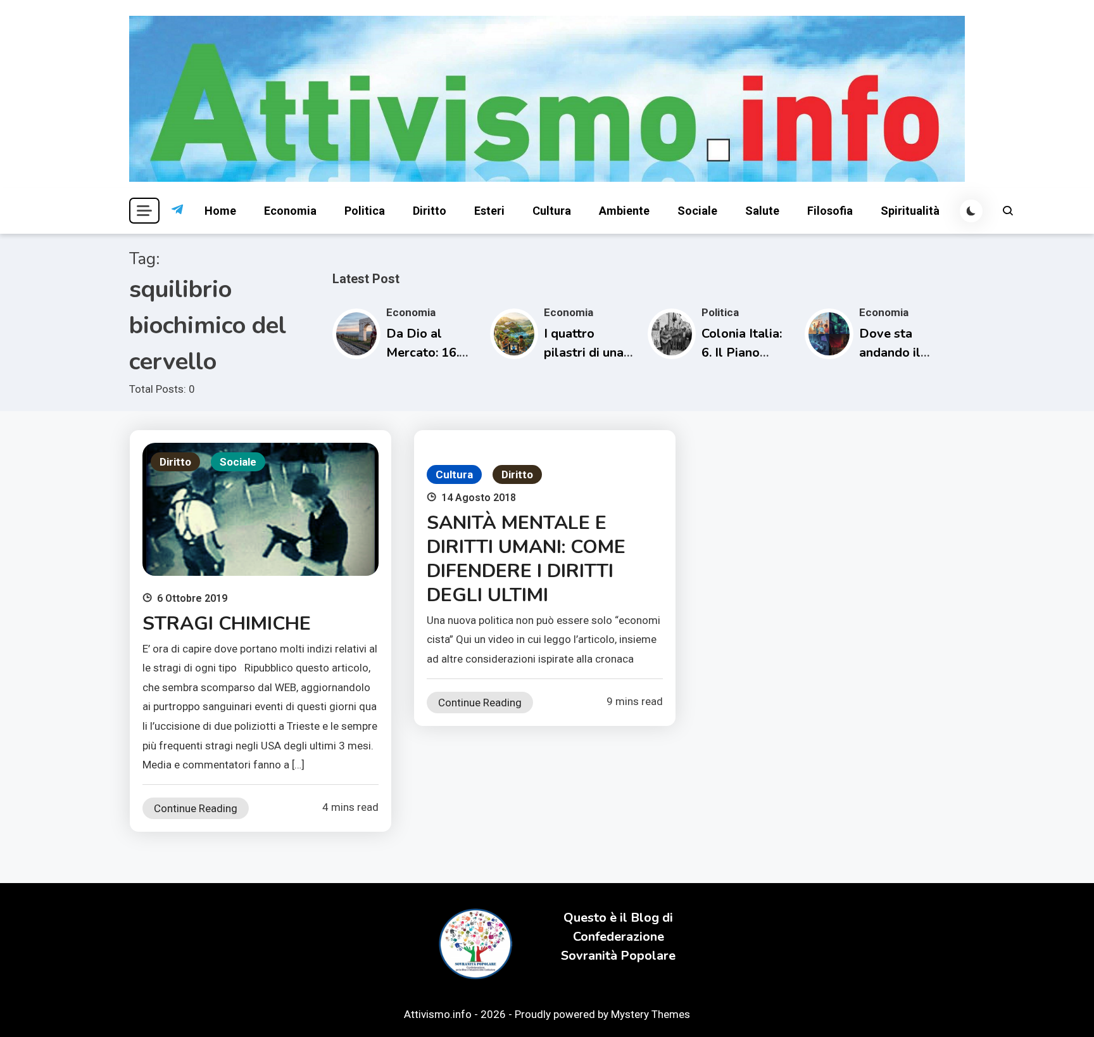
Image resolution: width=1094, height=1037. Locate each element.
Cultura (551, 210)
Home (220, 210)
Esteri (489, 210)
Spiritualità (910, 210)
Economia (290, 210)
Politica (364, 210)
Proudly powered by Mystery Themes (602, 1014)
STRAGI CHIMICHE (226, 624)
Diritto (429, 210)
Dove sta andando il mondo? (890, 352)
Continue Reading (195, 808)
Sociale (697, 210)
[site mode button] (971, 211)
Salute (762, 210)
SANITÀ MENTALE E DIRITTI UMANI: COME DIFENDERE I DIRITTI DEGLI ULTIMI (526, 559)
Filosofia (830, 210)
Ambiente (624, 210)
